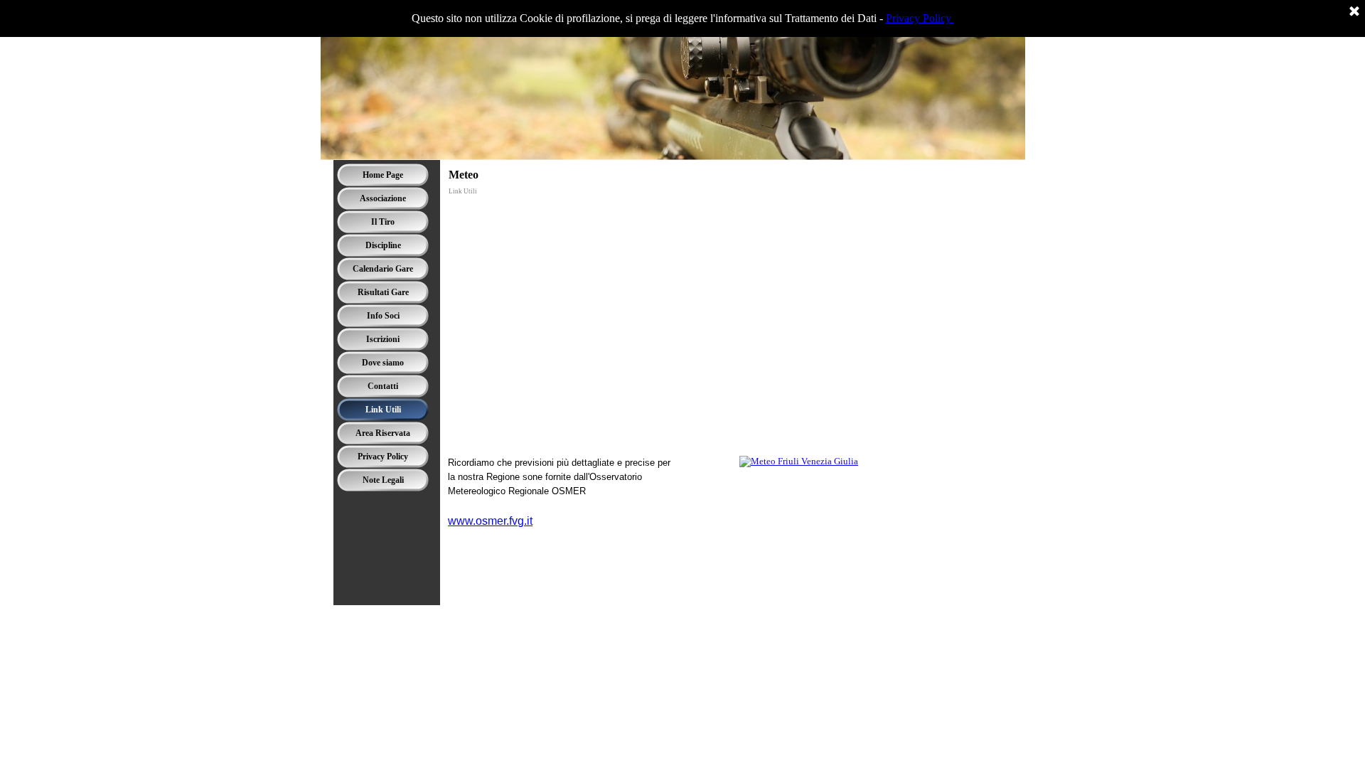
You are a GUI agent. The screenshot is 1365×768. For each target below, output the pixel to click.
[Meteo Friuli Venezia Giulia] (798, 461)
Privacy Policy (920, 18)
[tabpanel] (590, 507)
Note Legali (383, 480)
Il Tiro (383, 222)
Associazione (383, 198)
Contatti (383, 386)
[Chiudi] (1354, 12)
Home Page (383, 175)
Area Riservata (382, 433)
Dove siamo (383, 363)
